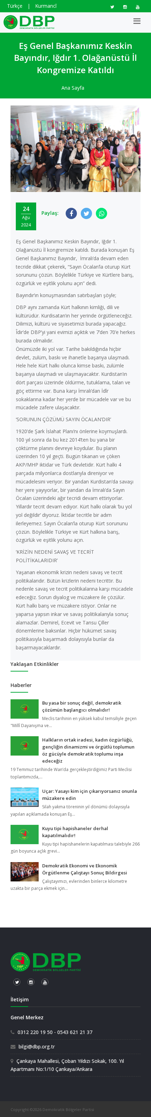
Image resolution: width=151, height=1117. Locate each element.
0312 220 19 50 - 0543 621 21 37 (55, 1032)
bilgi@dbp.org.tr (37, 1046)
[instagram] (125, 7)
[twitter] (112, 7)
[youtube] (137, 7)
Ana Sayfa (72, 87)
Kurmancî (46, 5)
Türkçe (14, 5)
